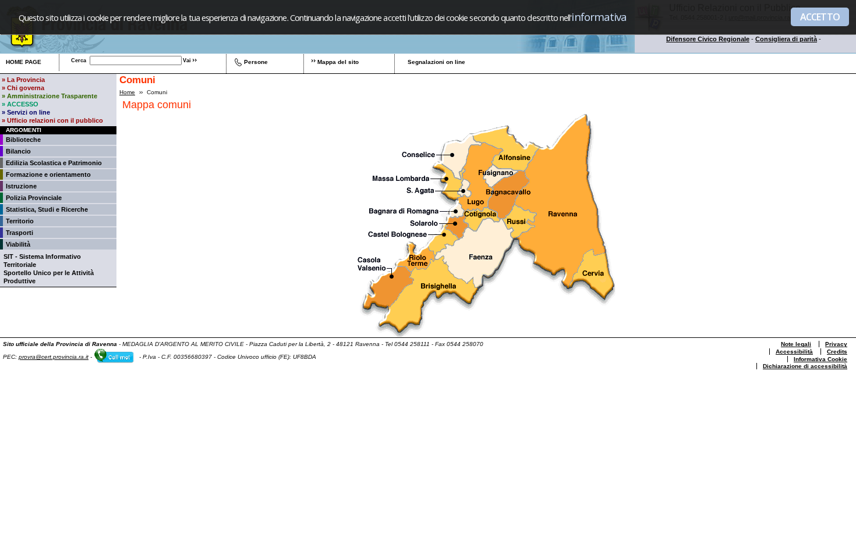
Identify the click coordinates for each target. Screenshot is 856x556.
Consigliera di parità (786, 38)
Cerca (78, 60)
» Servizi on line (26, 112)
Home (127, 92)
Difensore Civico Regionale (707, 38)
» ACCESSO (20, 104)
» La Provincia (23, 79)
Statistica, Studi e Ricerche (47, 209)
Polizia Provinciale (34, 197)
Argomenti (23, 130)
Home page (23, 62)
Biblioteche (23, 139)
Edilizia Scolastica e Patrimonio (54, 162)
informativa (599, 16)
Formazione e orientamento (48, 174)
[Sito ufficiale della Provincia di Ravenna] (94, 50)
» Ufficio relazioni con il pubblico (52, 120)
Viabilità (18, 244)
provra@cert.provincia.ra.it (54, 357)
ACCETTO (820, 16)
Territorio (20, 221)
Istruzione (21, 186)
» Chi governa (23, 87)
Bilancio (18, 151)
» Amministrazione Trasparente (49, 95)
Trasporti (19, 232)
